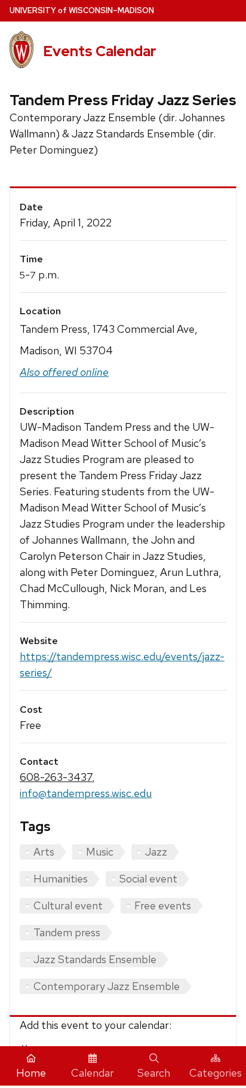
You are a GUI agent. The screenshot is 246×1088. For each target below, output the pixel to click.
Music (99, 852)
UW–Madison (82, 10)
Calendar (92, 1073)
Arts (43, 852)
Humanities (60, 878)
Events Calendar (99, 51)
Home (31, 1073)
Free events (162, 905)
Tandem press (66, 932)
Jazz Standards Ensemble (94, 959)
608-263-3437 (56, 777)
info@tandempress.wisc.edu (86, 793)
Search (153, 1073)
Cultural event (68, 905)
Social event (148, 878)
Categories (215, 1073)
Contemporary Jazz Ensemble (106, 986)
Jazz (156, 852)
